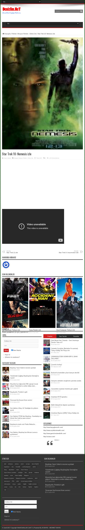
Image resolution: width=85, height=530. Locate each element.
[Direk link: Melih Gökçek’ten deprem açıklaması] (46, 410)
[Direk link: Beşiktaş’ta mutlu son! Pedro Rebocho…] (5, 429)
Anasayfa (7, 34)
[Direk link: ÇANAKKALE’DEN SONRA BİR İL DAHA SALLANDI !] (46, 362)
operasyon (7, 481)
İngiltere (36, 487)
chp (13, 466)
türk (19, 487)
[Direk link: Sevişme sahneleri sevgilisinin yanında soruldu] (46, 386)
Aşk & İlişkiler (35, 464)
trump (11, 487)
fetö (26, 472)
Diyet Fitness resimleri (10, 472)
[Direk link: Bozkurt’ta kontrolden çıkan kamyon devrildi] (46, 378)
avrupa (28, 464)
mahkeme (30, 478)
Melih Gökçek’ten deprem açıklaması (63, 405)
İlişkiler (30, 487)
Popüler (49, 336)
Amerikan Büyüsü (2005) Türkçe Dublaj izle (65, 413)
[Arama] (81, 11)
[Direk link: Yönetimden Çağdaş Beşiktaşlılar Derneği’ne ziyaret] (5, 381)
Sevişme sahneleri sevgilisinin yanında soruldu (66, 381)
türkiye (24, 487)
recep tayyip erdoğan (26, 481)
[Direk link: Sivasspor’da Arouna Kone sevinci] (5, 405)
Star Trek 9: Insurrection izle (68, 251)
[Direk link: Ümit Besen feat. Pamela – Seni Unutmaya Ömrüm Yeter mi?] (46, 345)
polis (17, 481)
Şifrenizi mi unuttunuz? (12, 357)
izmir (11, 475)
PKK (13, 481)
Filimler (14, 34)
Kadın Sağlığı (18, 475)
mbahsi (9, 158)
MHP (36, 478)
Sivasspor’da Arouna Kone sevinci (21, 400)
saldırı (19, 484)
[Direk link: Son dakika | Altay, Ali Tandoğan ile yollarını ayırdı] (5, 413)
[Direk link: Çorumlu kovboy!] (46, 370)
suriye (5, 487)
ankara (17, 464)
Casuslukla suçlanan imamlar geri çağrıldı (64, 389)
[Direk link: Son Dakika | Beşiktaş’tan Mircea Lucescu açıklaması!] (5, 437)
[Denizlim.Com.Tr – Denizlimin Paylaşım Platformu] (11, 12)
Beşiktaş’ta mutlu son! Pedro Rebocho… (23, 424)
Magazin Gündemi (9, 478)
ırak (5, 489)
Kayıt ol (7, 355)
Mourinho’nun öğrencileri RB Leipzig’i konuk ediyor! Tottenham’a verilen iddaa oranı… (61, 478)
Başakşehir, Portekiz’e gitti (18, 392)
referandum (7, 484)
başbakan (6, 466)
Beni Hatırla (17, 350)
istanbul (6, 475)
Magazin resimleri (20, 478)
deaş (5, 469)
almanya (10, 464)
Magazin (26, 475)
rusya (13, 484)
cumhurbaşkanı (26, 466)
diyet (17, 469)
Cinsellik (18, 466)
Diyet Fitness (24, 469)
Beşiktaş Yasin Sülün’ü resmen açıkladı (23, 368)
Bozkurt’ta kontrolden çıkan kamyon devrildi (65, 373)
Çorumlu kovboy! (56, 364)
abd (5, 464)
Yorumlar (76, 336)
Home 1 (56, 440)
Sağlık (24, 484)
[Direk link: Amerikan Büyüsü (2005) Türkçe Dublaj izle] (46, 418)
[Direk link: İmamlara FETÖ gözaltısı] (46, 402)
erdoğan (20, 472)
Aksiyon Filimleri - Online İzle (27, 34)
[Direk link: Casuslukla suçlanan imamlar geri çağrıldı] (46, 394)
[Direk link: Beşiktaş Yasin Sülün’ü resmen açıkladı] (5, 373)
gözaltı (30, 472)
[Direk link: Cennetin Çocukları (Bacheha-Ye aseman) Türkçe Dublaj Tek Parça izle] (46, 354)
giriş (18, 332)
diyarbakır (11, 469)
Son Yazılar (63, 336)
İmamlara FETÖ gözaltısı (59, 397)
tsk (15, 487)
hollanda (36, 472)
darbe (34, 466)
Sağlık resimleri (32, 484)
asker (22, 464)
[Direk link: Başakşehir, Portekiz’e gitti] (5, 397)
